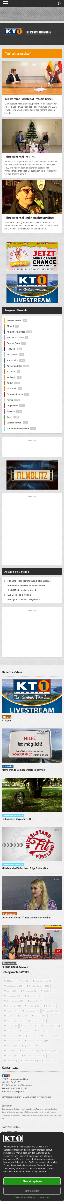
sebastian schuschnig (37, 1041)
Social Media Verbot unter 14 (22, 590)
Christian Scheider (39, 986)
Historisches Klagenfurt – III (16, 819)
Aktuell (12, 326)
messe (11, 1031)
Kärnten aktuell (15, 1021)
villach (12, 1061)
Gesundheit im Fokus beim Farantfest (26, 585)
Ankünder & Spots (19, 332)
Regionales (15, 406)
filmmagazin (13, 996)
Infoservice (15, 360)
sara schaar (13, 1041)
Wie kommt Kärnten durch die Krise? (28, 99)
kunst (24, 1016)
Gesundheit (15, 354)
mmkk (27, 1031)
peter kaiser (51, 1036)
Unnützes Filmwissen (34, 1056)
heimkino (33, 1006)
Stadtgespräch (17, 423)
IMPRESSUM (7, 1097)
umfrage (12, 1056)
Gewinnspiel (13, 1006)
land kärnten (38, 1021)
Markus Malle (31, 1026)
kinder (50, 1006)
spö (42, 1046)
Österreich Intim (17, 394)
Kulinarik (13, 377)
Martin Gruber (52, 1026)
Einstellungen (32, 1190)
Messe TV (14, 388)
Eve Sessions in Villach (19, 595)
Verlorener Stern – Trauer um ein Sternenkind (26, 917)
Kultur (13, 383)
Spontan (14, 411)
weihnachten (31, 1061)
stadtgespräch (30, 1051)
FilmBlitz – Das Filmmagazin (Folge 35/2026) (30, 581)
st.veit (11, 1051)
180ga (11, 981)
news (32, 1036)
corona (11, 991)
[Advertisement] (32, 448)
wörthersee (51, 1061)
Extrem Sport (16, 343)
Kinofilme (12, 1011)
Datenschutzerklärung (25, 1197)
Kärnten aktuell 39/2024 (15, 966)
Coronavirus (30, 991)
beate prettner (14, 986)
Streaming (50, 1051)
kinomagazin (32, 1011)
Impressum (44, 1197)
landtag (12, 1026)
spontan (12, 1046)
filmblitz (48, 991)
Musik (42, 1031)
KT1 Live (13, 371)
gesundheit (36, 1001)
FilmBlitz (14, 349)
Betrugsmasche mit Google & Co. (24, 599)
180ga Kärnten (16, 320)
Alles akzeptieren (32, 1181)
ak (26, 981)
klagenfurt (52, 1011)
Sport (12, 417)
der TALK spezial (17, 337)
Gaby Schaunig (15, 1001)
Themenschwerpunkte (21, 428)
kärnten (40, 1016)
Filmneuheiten (34, 996)
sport (28, 1046)
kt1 (10, 1016)
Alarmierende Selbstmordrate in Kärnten (23, 770)
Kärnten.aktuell (17, 366)
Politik (13, 400)
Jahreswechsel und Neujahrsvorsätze (29, 217)
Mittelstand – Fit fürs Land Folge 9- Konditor (25, 868)
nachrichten (14, 1036)
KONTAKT (17, 1097)
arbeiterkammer (43, 981)
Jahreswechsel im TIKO (19, 156)
